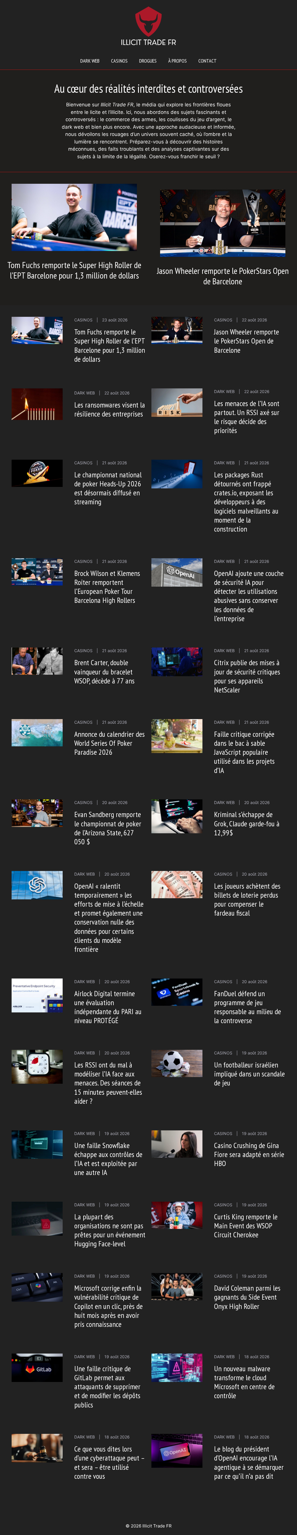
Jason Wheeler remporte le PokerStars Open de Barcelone (223, 276)
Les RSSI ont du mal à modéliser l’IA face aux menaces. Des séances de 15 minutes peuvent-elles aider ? (108, 1083)
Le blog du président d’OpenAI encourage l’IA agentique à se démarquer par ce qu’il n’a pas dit (249, 1462)
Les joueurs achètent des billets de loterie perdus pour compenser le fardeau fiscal (247, 899)
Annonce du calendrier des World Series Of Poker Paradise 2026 (109, 743)
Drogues (148, 60)
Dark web (89, 60)
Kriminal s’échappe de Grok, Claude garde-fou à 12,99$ (247, 823)
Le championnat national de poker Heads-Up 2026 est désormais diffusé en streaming (108, 488)
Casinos (119, 60)
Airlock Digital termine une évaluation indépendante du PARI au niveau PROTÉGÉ (108, 1007)
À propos (177, 60)
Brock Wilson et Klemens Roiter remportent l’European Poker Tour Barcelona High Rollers (107, 586)
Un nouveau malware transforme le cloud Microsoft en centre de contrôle (244, 1382)
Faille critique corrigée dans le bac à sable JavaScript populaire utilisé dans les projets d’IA (244, 752)
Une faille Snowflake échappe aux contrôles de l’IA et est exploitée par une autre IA (108, 1159)
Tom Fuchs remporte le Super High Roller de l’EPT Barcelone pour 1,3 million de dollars (74, 270)
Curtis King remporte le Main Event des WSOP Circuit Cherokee (246, 1225)
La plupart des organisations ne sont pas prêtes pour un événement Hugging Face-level (109, 1230)
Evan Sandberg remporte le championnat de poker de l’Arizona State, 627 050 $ (107, 828)
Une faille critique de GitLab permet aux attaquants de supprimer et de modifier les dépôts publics (107, 1386)
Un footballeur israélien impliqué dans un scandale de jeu (249, 1073)
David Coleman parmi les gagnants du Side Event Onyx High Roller (247, 1297)
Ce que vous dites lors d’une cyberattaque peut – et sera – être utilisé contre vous (109, 1462)
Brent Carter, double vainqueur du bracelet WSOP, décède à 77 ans (104, 671)
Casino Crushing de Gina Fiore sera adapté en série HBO (249, 1154)
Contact (207, 60)
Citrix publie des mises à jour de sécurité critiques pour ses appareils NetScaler (247, 676)
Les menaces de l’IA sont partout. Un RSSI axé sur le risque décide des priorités (246, 417)
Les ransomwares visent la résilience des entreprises (109, 409)
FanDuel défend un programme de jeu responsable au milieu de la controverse (247, 1007)
